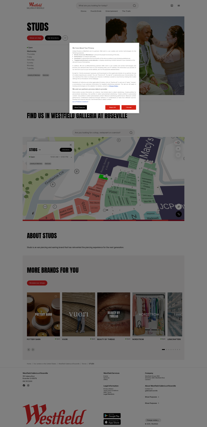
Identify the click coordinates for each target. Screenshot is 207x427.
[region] (104, 78)
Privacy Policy (113, 86)
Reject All (112, 107)
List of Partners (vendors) (80, 101)
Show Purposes (79, 107)
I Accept (129, 107)
